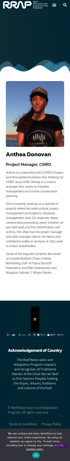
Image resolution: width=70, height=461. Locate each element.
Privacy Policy (51, 424)
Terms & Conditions (23, 424)
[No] (61, 446)
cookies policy (34, 449)
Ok (36, 455)
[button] (54, 5)
